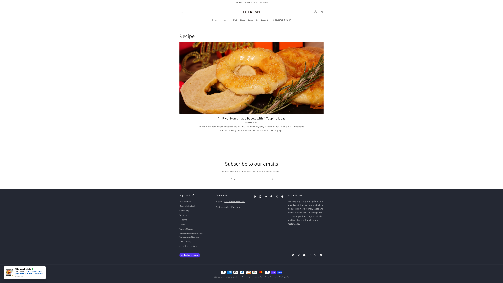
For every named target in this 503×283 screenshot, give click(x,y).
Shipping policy (283, 277)
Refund (182, 224)
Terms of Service (186, 229)
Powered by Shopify (231, 277)
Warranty (183, 215)
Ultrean (221, 277)
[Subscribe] (272, 179)
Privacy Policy (185, 241)
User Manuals (185, 201)
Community (184, 210)
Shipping (183, 220)
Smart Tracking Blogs (188, 246)
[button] (182, 12)
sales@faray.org (232, 207)
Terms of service (270, 277)
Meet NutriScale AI (187, 206)
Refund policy (245, 277)
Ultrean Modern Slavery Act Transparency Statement (191, 235)
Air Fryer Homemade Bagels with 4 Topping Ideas (251, 118)
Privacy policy (257, 277)
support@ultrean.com (234, 201)
